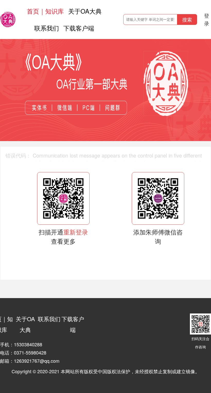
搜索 (187, 19)
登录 (206, 19)
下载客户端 (78, 27)
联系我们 (46, 27)
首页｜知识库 (45, 10)
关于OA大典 (85, 10)
